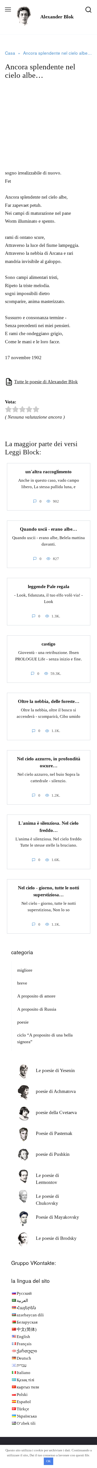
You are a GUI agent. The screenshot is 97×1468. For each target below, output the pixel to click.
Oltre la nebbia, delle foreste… (48, 701)
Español (24, 1401)
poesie (23, 1022)
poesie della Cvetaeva (56, 1112)
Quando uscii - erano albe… (48, 529)
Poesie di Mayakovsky (57, 1217)
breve (22, 983)
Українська (27, 1416)
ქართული (27, 1351)
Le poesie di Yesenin (55, 1070)
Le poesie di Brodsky (56, 1238)
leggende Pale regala (48, 586)
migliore (24, 970)
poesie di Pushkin (53, 1154)
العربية (22, 1300)
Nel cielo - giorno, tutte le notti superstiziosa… (48, 891)
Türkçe (23, 1409)
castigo (48, 644)
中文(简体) (27, 1329)
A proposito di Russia (36, 1009)
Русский (24, 1293)
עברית (22, 1365)
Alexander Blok (57, 16)
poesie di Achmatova (56, 1091)
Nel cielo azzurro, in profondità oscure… (48, 762)
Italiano (23, 1372)
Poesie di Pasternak (54, 1133)
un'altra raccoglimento (48, 471)
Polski (22, 1394)
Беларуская (27, 1322)
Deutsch (24, 1358)
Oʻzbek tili (26, 1423)
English (23, 1336)
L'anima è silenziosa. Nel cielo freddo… (48, 826)
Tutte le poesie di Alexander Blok (46, 381)
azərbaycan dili (30, 1315)
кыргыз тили (28, 1387)
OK (48, 1461)
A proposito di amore (36, 995)
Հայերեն (26, 1307)
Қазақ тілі (25, 1380)
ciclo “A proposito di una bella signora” (45, 1038)
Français (24, 1343)
